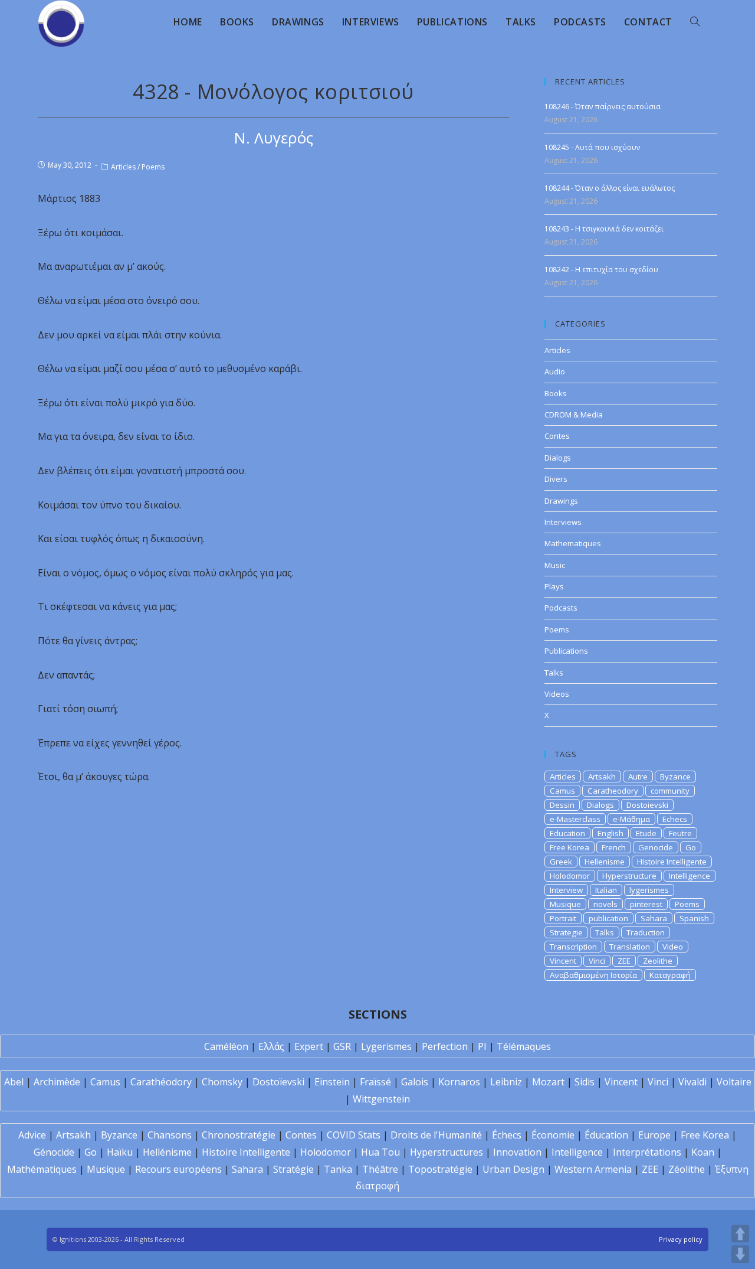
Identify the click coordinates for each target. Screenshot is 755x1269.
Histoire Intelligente (672, 861)
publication (608, 918)
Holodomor (570, 875)
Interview (566, 890)
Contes (557, 435)
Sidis (585, 1081)
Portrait (563, 918)
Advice (32, 1134)
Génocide (54, 1152)
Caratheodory (612, 790)
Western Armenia (593, 1169)
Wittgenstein (381, 1098)
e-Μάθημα (631, 819)
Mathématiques (42, 1169)
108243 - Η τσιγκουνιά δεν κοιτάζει (604, 229)
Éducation (606, 1134)
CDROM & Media (573, 414)
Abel (14, 1081)
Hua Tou (380, 1152)
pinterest (646, 904)
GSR (342, 1046)
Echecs (674, 819)
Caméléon (226, 1046)
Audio (554, 371)
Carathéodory (161, 1081)
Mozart (548, 1081)
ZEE (624, 960)
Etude (646, 833)
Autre (638, 776)
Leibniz (506, 1081)
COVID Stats (353, 1134)
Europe (654, 1134)
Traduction (645, 932)
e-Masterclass (575, 819)
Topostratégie (440, 1169)
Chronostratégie (238, 1134)
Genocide (655, 847)
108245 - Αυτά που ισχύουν (592, 147)
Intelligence (689, 875)
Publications (566, 650)
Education (567, 833)
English (610, 833)
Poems (153, 167)
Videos (556, 694)
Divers (555, 479)
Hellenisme (605, 861)
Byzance (675, 776)
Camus (562, 790)
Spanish (694, 918)
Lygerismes (386, 1046)
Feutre (680, 833)
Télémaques (524, 1046)
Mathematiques (572, 543)
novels (605, 904)
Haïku (120, 1152)
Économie (553, 1134)
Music (554, 565)
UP (740, 1233)
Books (555, 393)
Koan (702, 1152)
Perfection (445, 1046)
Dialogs (557, 457)
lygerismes (649, 890)
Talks (553, 672)
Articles (123, 167)
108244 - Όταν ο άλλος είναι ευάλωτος (609, 188)
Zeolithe (657, 960)
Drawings (561, 500)
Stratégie (293, 1169)
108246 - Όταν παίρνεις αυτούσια (602, 107)
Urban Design (513, 1169)
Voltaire (734, 1081)
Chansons (169, 1134)
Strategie (566, 932)
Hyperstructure (629, 875)
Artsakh (602, 776)
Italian (606, 890)
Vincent (563, 960)
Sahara (654, 918)
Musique (565, 904)
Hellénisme (167, 1152)
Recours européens (178, 1169)
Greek (561, 861)
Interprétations (647, 1152)
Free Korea (569, 847)
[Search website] (694, 22)
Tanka (338, 1169)
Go (690, 847)
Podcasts (560, 607)
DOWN (740, 1254)
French (614, 847)
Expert (308, 1046)
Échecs (506, 1134)
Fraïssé (375, 1081)
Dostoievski (647, 805)
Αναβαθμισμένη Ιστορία (593, 975)
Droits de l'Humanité (436, 1134)
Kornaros (459, 1081)
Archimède (57, 1081)
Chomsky (222, 1081)
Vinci (597, 960)
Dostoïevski (278, 1081)
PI (482, 1046)
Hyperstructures (446, 1152)
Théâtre (380, 1169)
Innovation (517, 1152)
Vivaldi (692, 1081)
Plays (554, 586)
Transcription (573, 946)
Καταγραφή (670, 975)
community (670, 790)
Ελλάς (271, 1046)
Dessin (562, 805)
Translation (629, 946)
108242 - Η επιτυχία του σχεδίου (601, 270)
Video (672, 946)
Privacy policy (681, 1239)
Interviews (563, 522)
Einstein (332, 1081)
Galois (414, 1081)
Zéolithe (686, 1169)
